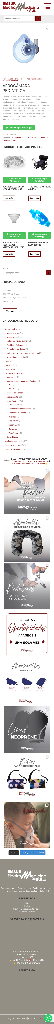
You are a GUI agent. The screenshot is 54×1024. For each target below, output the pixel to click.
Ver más (10, 311)
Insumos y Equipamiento (33, 79)
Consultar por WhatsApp (20, 127)
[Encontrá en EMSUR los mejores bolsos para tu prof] (27, 777)
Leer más (8, 198)
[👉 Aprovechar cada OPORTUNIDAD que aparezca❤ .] (27, 634)
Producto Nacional (10, 81)
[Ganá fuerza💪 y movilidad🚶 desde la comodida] (27, 586)
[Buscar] (38, 18)
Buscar (6, 268)
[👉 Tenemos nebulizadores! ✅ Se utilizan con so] (27, 825)
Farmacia (18, 79)
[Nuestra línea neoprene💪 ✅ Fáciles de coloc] (27, 729)
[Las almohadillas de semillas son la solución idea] (27, 538)
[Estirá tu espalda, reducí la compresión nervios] (27, 490)
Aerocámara (8, 79)
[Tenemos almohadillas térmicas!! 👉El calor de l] (27, 682)
